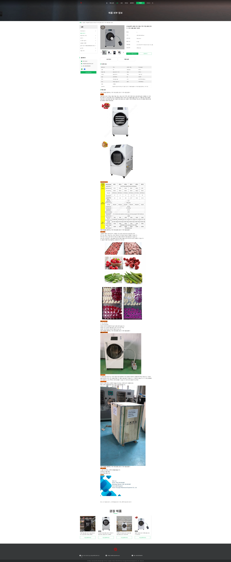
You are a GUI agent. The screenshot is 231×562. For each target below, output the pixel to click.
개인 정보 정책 (94, 560)
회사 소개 (112, 2)
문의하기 (132, 2)
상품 (117, 2)
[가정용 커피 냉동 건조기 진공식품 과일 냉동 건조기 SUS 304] (124, 524)
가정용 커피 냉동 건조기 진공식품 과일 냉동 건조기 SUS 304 (124, 533)
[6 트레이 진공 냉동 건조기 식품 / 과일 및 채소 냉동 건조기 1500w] (106, 524)
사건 (121, 2)
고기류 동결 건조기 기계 (116, 501)
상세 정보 (108, 59)
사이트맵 (88, 560)
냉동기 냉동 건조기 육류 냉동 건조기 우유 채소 (142, 533)
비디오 (126, 2)
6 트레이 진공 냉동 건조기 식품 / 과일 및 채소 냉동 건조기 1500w (105, 533)
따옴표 (140, 2)
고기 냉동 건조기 (106, 501)
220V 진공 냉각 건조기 (127, 501)
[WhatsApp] (82, 69)
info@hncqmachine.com (88, 63)
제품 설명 (126, 59)
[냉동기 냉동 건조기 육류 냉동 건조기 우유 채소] (142, 524)
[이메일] (85, 69)
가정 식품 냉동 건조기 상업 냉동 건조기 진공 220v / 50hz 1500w (87, 533)
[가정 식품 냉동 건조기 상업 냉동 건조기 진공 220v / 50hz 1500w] (87, 524)
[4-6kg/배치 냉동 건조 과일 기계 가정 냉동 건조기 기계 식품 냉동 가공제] (112, 37)
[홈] (81, 3)
